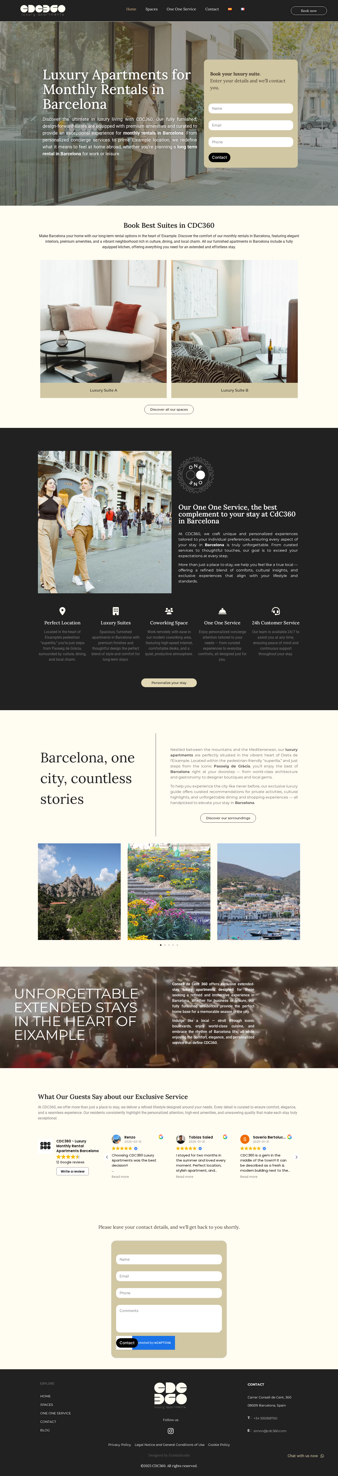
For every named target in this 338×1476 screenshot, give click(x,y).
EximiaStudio (179, 1455)
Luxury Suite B (234, 390)
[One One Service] (222, 611)
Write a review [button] (73, 1171)
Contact (212, 9)
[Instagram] (170, 1431)
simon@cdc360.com (270, 1431)
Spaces (152, 9)
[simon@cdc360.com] (249, 1430)
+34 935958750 (265, 1418)
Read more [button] (120, 1177)
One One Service (181, 9)
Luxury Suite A (103, 390)
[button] (160, 945)
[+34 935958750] (249, 1418)
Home (131, 9)
